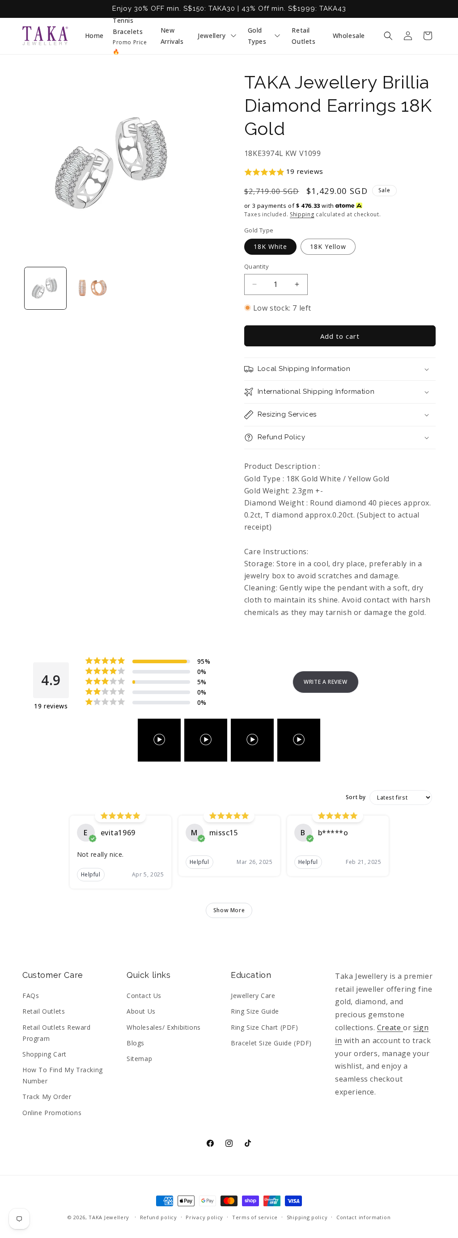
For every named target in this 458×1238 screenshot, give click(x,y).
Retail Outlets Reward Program (56, 1033)
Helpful (91, 874)
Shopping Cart (44, 1054)
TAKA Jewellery (109, 1217)
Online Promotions (51, 1112)
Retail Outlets (43, 1011)
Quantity (256, 266)
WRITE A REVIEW (325, 682)
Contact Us (144, 995)
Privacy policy (204, 1217)
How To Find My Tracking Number (62, 1075)
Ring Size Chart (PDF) (264, 1027)
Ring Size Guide (255, 1011)
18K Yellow (328, 246)
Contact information (363, 1217)
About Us (141, 1011)
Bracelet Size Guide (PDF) (271, 1043)
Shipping (302, 214)
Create (390, 1027)
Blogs (135, 1043)
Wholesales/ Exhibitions (164, 1027)
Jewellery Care (253, 995)
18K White (270, 246)
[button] (388, 36)
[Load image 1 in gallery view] (45, 288)
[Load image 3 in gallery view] (91, 288)
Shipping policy (307, 1217)
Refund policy (158, 1217)
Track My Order (46, 1096)
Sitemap (139, 1058)
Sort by (356, 797)
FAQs (30, 995)
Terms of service (255, 1217)
